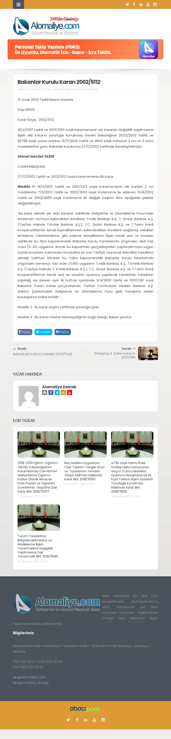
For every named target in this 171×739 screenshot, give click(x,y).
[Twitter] (127, 4)
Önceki (21, 349)
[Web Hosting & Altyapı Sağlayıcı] (85, 708)
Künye (44, 682)
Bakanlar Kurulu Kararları (82, 89)
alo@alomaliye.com (29, 677)
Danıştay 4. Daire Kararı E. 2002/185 (115, 355)
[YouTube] (148, 4)
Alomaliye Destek (59, 387)
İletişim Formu (24, 682)
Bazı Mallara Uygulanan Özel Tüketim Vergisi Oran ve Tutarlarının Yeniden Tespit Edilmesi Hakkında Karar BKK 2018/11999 (84, 471)
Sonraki (126, 349)
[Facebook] (134, 4)
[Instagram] (154, 4)
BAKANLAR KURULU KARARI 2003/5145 (42, 354)
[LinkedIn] (141, 4)
